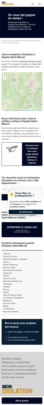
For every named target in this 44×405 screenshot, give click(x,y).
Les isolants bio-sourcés (18, 337)
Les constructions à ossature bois (21, 339)
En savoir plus (25, 211)
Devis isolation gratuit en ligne (18, 366)
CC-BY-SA (39, 110)
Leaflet (12, 110)
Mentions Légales (11, 358)
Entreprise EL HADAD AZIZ (22, 227)
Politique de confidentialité (16, 362)
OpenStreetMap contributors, (28, 110)
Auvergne (32, 41)
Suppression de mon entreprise (19, 369)
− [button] (4, 78)
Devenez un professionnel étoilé (19, 373)
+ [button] (4, 75)
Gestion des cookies (13, 377)
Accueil (4, 41)
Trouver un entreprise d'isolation (17, 41)
